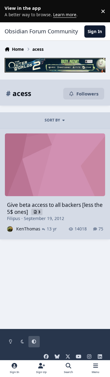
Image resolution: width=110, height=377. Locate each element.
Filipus (13, 218)
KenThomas (28, 229)
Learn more (12, 11)
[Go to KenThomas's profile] (10, 229)
